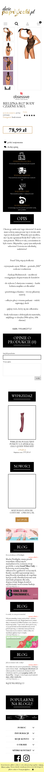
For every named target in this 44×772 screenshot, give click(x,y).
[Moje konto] (27, 24)
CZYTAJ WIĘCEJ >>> (12, 586)
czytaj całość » (33, 557)
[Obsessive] (22, 95)
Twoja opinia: (7, 362)
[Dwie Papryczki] (18, 11)
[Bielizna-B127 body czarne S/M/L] (8, 34)
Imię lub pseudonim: (9, 353)
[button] (5, 24)
